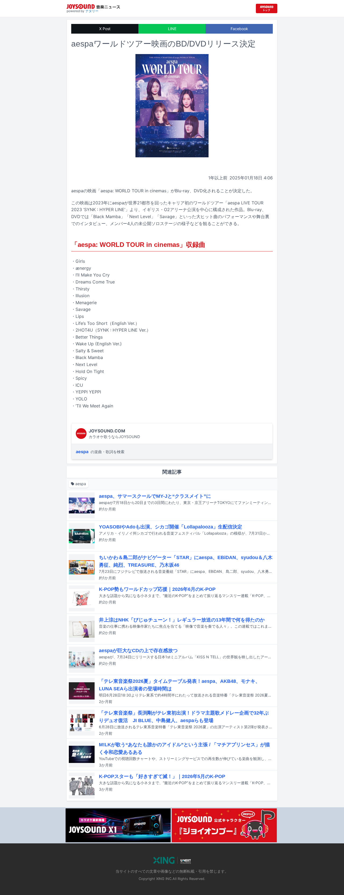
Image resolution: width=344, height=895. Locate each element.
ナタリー (91, 11)
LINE (172, 28)
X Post (104, 28)
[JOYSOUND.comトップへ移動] (266, 8)
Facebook (239, 28)
